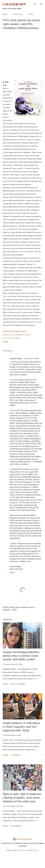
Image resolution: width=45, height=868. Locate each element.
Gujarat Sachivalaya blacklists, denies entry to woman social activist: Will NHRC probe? (21, 656)
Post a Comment (17, 684)
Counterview (14, 4)
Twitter (18, 850)
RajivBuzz (15, 338)
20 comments (16, 826)
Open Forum (18, 14)
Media (28, 335)
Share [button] (5, 342)
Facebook (25, 850)
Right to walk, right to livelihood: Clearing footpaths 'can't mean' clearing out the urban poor (22, 797)
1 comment (15, 755)
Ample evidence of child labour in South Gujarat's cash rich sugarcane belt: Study (21, 726)
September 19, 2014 (31, 358)
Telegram (35, 850)
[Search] (35, 4)
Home (5, 14)
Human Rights (9, 335)
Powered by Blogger (24, 839)
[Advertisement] (22, 54)
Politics (7, 338)
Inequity (20, 335)
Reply (12, 572)
